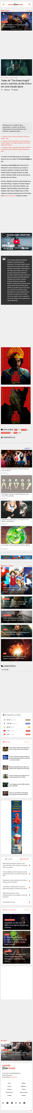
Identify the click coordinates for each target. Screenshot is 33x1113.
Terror (5, 653)
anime (5, 584)
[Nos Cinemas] (16, 559)
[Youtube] (7, 1102)
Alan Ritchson (6, 598)
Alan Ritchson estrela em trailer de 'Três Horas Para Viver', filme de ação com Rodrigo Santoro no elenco (15, 604)
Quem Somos (9, 1092)
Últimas (7, 742)
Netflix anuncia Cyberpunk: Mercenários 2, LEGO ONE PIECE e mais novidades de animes (16, 590)
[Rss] (20, 1102)
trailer (6, 77)
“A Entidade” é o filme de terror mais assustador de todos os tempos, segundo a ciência (15, 1055)
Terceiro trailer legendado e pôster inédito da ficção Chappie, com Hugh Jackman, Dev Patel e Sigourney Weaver (15, 143)
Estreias (9, 1089)
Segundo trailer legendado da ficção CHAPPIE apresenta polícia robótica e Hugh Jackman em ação (16, 149)
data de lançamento (10, 196)
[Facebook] (16, 1102)
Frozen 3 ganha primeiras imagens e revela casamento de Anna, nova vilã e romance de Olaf (19, 758)
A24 (11, 77)
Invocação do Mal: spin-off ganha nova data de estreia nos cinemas (16, 925)
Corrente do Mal (8, 951)
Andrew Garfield (7, 615)
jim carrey (7, 934)
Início (2, 77)
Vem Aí (9, 1086)
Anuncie (24, 1095)
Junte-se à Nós (24, 1092)
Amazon (5, 629)
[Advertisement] (16, 45)
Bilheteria (23, 1086)
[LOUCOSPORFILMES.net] (15, 5)
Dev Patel (16, 77)
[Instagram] (3, 1102)
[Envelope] (24, 1102)
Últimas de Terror (10, 910)
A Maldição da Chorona (9, 919)
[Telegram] (12, 1102)
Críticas (24, 1089)
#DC (4, 21)
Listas (4, 1040)
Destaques (6, 10)
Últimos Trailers (7, 566)
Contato (9, 1095)
